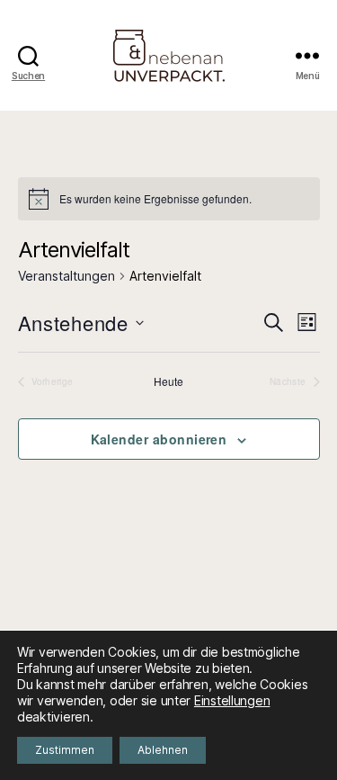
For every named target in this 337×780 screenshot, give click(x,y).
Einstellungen (232, 700)
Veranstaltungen (66, 275)
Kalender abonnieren (159, 439)
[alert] (169, 198)
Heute (168, 381)
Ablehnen (162, 750)
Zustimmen (64, 750)
